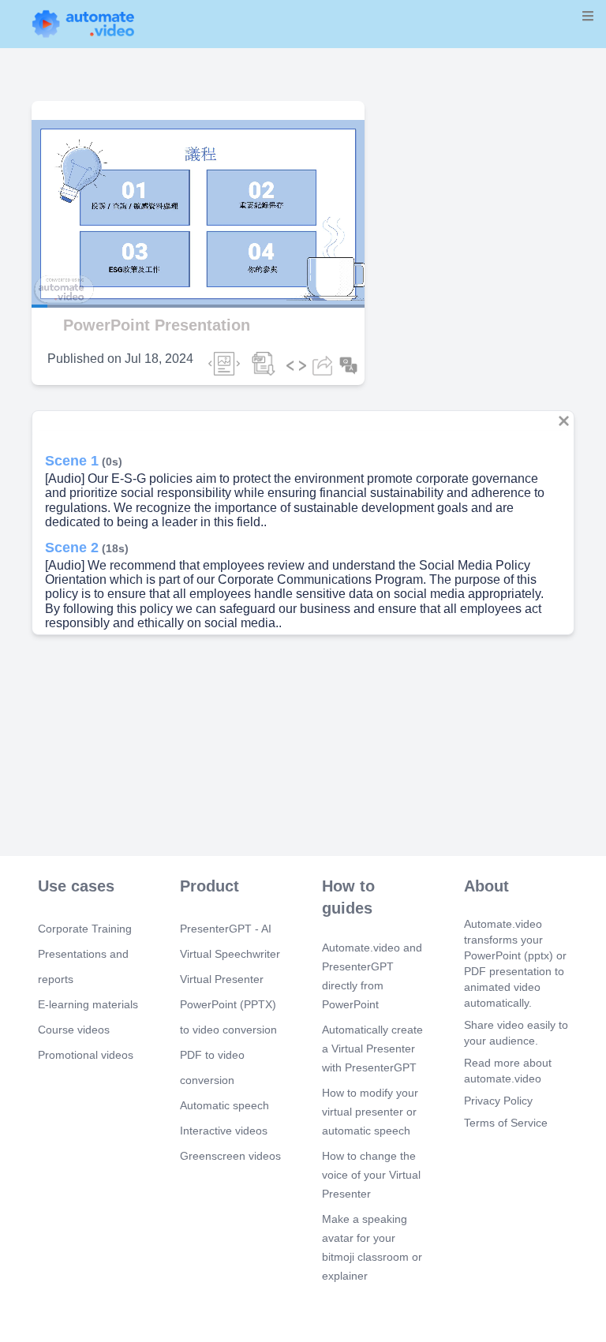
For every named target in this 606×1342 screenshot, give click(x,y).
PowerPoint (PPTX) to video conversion (228, 1017)
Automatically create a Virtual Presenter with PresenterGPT (372, 1048)
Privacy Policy (498, 1100)
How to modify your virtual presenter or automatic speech (370, 1111)
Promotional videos (85, 1055)
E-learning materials (88, 1004)
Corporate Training (85, 928)
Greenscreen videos (230, 1155)
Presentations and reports (83, 966)
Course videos (74, 1029)
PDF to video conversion (212, 1067)
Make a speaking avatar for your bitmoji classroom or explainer (372, 1247)
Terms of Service (506, 1122)
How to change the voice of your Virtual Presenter (371, 1174)
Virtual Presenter (222, 979)
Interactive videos (223, 1130)
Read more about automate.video (508, 1070)
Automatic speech (224, 1105)
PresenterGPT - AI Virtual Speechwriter (230, 941)
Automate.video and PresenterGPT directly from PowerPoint (372, 976)
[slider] (86, 261)
